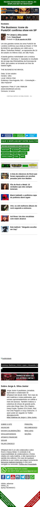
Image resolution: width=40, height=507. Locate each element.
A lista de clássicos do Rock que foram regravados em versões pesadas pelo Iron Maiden (23, 176)
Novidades (5, 24)
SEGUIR (4, 440)
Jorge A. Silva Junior (18, 35)
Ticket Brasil (16, 37)
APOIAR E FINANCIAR (9, 437)
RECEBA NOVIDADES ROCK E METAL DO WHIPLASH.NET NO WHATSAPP (20, 3)
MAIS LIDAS (29, 431)
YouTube (23, 153)
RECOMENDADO (31, 427)
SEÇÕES (28, 434)
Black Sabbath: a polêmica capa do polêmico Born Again (23, 196)
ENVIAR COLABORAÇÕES (10, 431)
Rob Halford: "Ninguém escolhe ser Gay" (23, 228)
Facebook (25, 149)
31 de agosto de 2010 (23, 39)
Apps (22, 156)
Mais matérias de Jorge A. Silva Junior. (22, 417)
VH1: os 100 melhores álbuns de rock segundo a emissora (23, 207)
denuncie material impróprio (12, 462)
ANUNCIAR (5, 427)
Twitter (15, 153)
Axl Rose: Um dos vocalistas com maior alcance (22, 218)
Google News (7, 156)
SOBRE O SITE (6, 424)
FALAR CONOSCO (7, 443)
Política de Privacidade (28, 464)
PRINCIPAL (29, 424)
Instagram (6, 153)
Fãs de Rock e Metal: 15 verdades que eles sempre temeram (21, 187)
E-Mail (16, 156)
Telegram (15, 149)
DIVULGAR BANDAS (8, 434)
